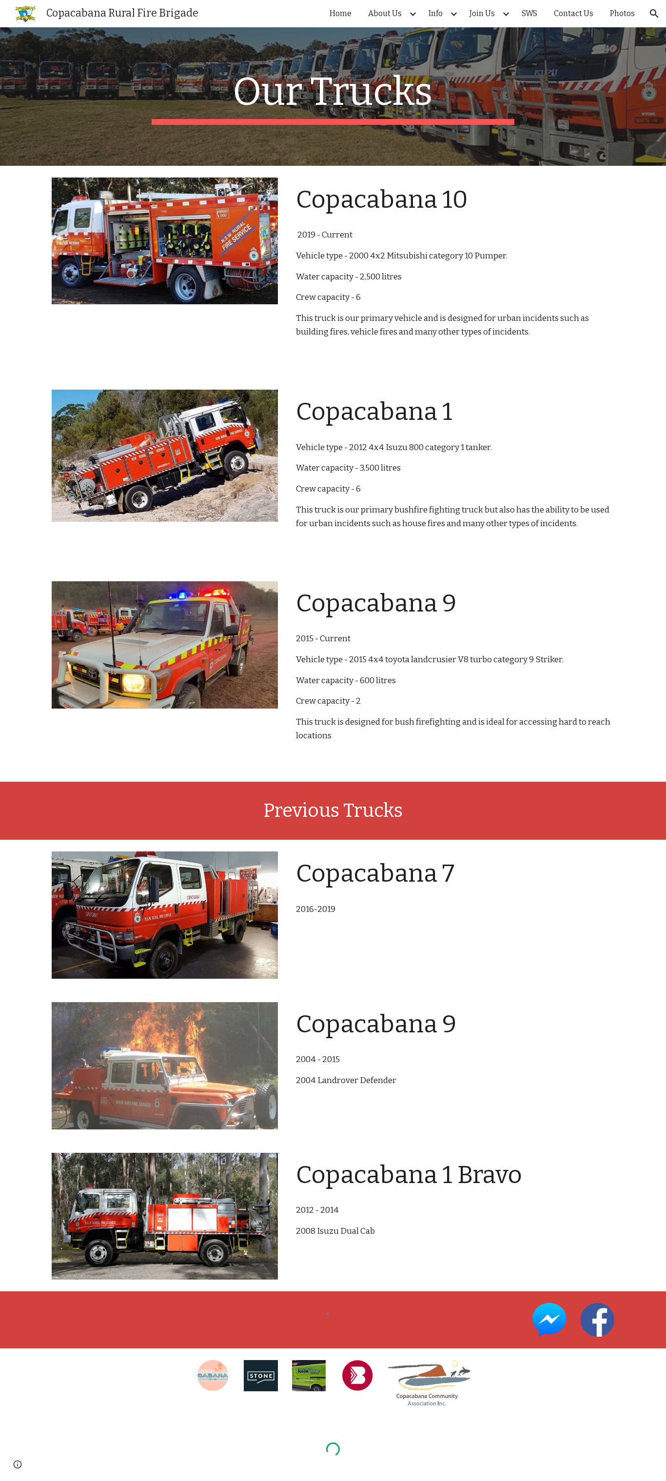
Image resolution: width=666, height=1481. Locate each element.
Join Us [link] (482, 13)
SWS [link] (529, 13)
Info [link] (436, 13)
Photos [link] (622, 13)
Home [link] (341, 13)
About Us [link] (385, 13)
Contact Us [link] (573, 13)
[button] (654, 13)
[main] (333, 96)
